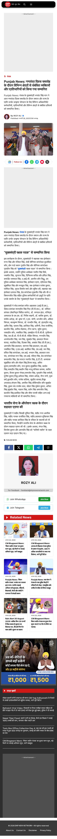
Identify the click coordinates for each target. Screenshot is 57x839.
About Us (10, 830)
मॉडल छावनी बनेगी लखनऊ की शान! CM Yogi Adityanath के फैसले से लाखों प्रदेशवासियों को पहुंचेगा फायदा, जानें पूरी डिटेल (28, 699)
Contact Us (21, 830)
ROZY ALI (17, 116)
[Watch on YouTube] (42, 162)
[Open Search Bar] (24, 4)
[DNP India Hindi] (13, 4)
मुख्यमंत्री (22, 268)
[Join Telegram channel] (37, 162)
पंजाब (9, 76)
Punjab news (11, 440)
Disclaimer (33, 830)
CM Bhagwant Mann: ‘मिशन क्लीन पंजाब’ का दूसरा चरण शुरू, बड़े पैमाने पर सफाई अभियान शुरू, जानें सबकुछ (28, 742)
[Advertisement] (28, 43)
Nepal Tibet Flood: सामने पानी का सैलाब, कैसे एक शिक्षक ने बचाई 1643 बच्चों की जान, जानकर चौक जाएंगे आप (27, 719)
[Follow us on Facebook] (26, 162)
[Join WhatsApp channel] (32, 162)
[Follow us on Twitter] (47, 162)
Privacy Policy (45, 830)
